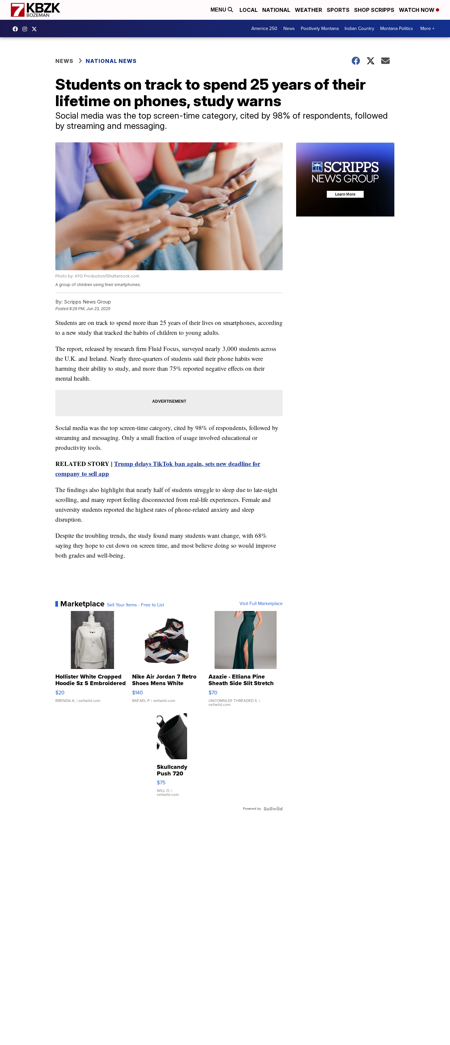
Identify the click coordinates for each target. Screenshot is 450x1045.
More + (427, 28)
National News (111, 61)
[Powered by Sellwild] (273, 808)
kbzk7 (17, 29)
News (289, 28)
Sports (338, 10)
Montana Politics (396, 28)
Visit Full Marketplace (261, 603)
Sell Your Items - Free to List (135, 605)
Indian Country (359, 28)
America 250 (264, 28)
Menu (219, 10)
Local (248, 10)
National (276, 10)
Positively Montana (320, 28)
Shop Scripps (374, 10)
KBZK (36, 29)
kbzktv (26, 29)
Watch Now (417, 10)
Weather (308, 10)
